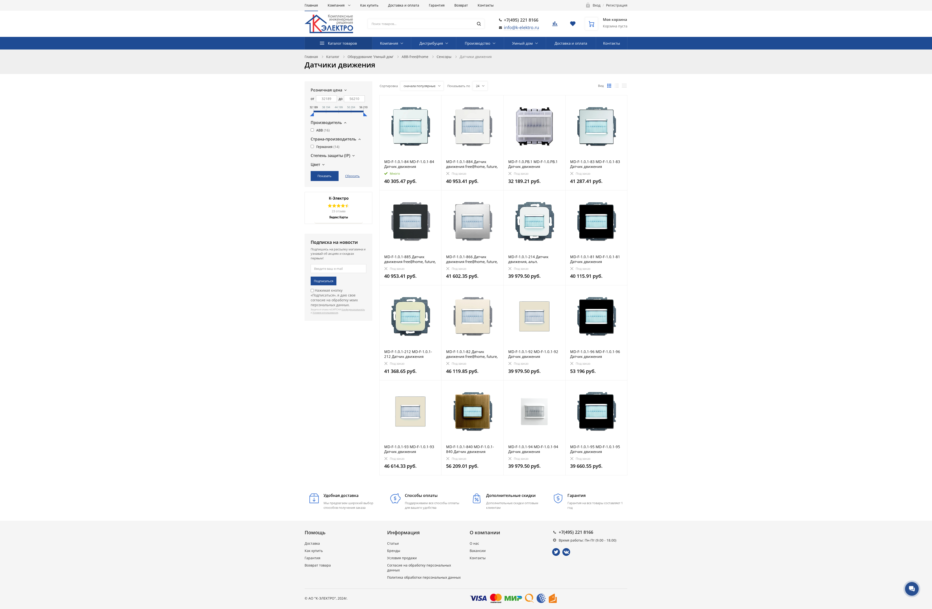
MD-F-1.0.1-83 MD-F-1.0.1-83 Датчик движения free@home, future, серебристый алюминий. (595, 164)
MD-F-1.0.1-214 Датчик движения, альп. (528, 259)
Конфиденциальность (353, 309)
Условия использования (325, 312)
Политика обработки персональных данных (424, 577)
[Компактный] (624, 85)
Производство (477, 43)
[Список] (617, 85)
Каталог (332, 56)
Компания (337, 5)
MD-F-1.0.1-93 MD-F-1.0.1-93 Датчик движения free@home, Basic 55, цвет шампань (409, 449)
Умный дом (522, 43)
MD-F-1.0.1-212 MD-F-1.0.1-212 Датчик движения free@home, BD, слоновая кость (408, 354)
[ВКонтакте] (566, 552)
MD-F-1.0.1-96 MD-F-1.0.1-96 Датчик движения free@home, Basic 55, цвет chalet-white (595, 354)
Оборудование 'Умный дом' (370, 56)
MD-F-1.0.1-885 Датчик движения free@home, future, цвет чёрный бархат (410, 259)
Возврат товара (318, 565)
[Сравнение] (435, 102)
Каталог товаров (342, 43)
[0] (555, 25)
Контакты (486, 5)
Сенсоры (444, 56)
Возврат (461, 5)
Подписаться (323, 281)
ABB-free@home (415, 56)
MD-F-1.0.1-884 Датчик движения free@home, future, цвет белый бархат (472, 164)
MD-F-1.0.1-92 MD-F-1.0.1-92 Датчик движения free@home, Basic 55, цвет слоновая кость (533, 354)
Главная (311, 5)
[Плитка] (609, 85)
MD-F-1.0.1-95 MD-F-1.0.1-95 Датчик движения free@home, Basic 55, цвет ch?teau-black (596, 449)
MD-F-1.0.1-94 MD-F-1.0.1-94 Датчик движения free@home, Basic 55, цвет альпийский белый (533, 449)
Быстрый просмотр (410, 126)
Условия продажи (402, 558)
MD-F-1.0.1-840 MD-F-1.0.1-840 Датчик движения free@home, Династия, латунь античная (470, 449)
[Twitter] (556, 552)
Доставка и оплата (403, 5)
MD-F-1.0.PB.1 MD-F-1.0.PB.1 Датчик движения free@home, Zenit (533, 164)
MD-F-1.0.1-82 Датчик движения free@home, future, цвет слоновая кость (472, 354)
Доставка (312, 543)
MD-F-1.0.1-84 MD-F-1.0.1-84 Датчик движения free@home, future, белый (409, 164)
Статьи (393, 543)
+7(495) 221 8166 (521, 20)
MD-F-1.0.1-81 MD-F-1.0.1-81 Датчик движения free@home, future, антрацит (595, 259)
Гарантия (437, 5)
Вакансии (478, 550)
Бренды (393, 550)
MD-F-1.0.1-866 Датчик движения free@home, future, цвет (472, 259)
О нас (474, 543)
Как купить (369, 5)
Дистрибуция (431, 43)
